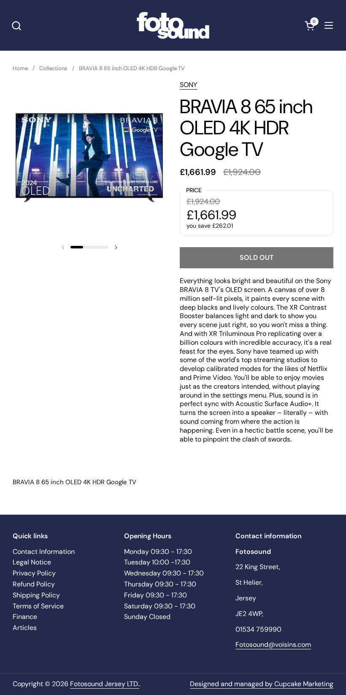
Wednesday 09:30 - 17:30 (164, 573)
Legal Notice (32, 562)
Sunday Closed (147, 616)
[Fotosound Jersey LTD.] (173, 25)
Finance (25, 616)
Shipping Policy (36, 595)
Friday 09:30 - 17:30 (155, 595)
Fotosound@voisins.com (273, 644)
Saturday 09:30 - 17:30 (159, 606)
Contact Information (44, 551)
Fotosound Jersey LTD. (104, 683)
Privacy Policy (34, 573)
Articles (25, 627)
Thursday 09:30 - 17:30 (160, 584)
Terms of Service (38, 606)
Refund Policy (34, 584)
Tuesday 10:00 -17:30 (157, 562)
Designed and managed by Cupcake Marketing (261, 683)
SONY (188, 84)
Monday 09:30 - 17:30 (158, 551)
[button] (16, 25)
